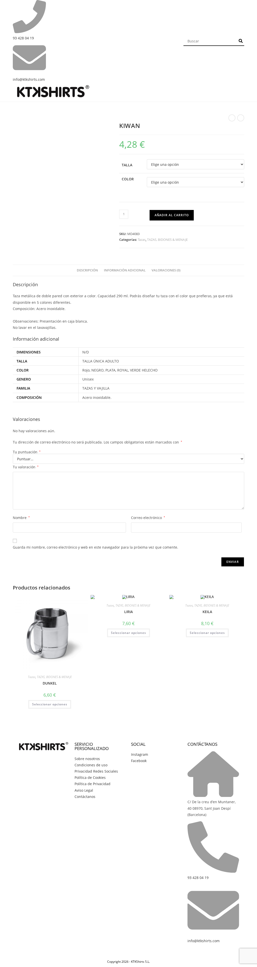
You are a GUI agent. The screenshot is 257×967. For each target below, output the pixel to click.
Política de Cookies (90, 777)
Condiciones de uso (91, 765)
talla (127, 165)
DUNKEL (50, 683)
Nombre (21, 517)
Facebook (139, 760)
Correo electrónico (148, 517)
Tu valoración (26, 467)
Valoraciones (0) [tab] (166, 270)
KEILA (207, 611)
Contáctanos (85, 796)
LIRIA (128, 611)
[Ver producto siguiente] (240, 117)
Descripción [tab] (87, 270)
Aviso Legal (84, 790)
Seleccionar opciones (49, 704)
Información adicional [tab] (125, 270)
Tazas (142, 239)
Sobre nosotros (87, 758)
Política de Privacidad (92, 783)
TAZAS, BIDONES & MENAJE (167, 239)
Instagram (139, 754)
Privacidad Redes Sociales (96, 771)
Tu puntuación (27, 452)
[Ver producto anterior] (231, 117)
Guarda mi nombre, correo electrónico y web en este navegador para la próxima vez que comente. (95, 547)
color (128, 179)
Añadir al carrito (172, 215)
